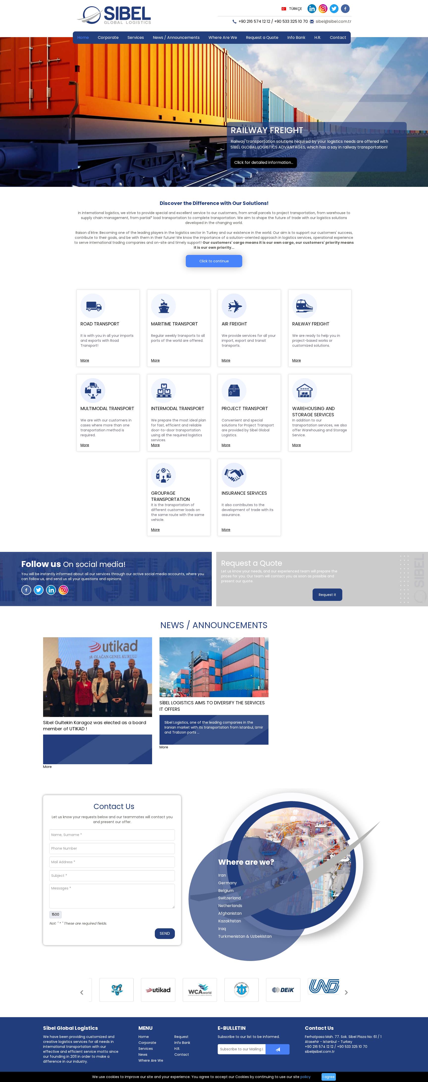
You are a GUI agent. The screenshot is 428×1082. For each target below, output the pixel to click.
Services (145, 1048)
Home (83, 37)
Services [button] (136, 37)
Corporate (147, 1042)
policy (305, 1076)
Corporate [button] (108, 37)
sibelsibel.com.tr (320, 1051)
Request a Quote (262, 37)
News (142, 1054)
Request (181, 1036)
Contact (338, 37)
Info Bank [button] (296, 37)
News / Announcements (176, 37)
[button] (82, 998)
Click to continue (214, 261)
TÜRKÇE (295, 8)
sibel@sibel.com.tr (333, 21)
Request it (327, 594)
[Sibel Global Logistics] (114, 17)
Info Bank (182, 1042)
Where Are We (223, 37)
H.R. (317, 37)
